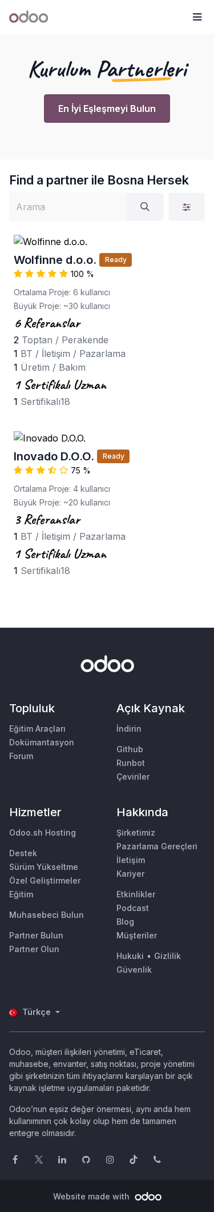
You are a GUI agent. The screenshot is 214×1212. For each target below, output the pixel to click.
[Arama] (145, 206)
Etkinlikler (135, 894)
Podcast (132, 908)
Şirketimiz (135, 832)
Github (129, 749)
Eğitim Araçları (37, 728)
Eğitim (21, 894)
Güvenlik (134, 969)
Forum (21, 756)
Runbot (130, 763)
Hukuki (130, 956)
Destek (23, 853)
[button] (197, 17)
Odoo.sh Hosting (42, 832)
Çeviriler (133, 776)
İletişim (130, 860)
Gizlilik (167, 956)
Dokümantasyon (41, 742)
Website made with (92, 1196)
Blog (125, 921)
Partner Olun (34, 949)
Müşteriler (136, 935)
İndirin (129, 728)
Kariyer (130, 873)
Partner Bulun (36, 935)
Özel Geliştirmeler (44, 880)
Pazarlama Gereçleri (156, 846)
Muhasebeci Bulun (46, 915)
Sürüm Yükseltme (43, 867)
